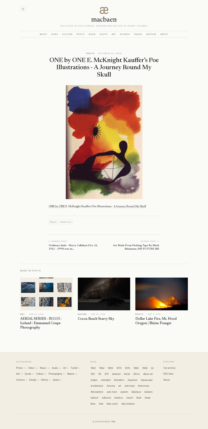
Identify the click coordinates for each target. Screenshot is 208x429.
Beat (138, 397)
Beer (93, 403)
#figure (53, 222)
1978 (127, 368)
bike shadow (128, 403)
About (164, 34)
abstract (116, 374)
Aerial (127, 374)
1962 (93, 368)
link (18, 374)
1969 (110, 368)
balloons (106, 397)
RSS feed (168, 374)
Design (32, 380)
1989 (145, 368)
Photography (55, 374)
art (119, 386)
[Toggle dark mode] (23, 9)
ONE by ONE (57, 206)
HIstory (44, 380)
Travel (138, 34)
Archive (151, 34)
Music (43, 34)
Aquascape (147, 380)
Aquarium (132, 380)
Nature (70, 374)
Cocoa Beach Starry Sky (96, 319)
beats (147, 397)
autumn (124, 392)
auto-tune (112, 392)
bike (101, 403)
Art (114, 34)
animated (105, 380)
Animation (119, 380)
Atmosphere (97, 392)
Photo (81, 34)
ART (22, 314)
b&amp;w (136, 392)
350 (93, 374)
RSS (113, 421)
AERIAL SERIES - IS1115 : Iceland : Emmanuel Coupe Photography (40, 323)
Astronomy (143, 386)
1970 (119, 368)
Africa (136, 374)
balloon (94, 397)
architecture (97, 386)
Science (125, 34)
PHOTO (90, 53)
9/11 (107, 374)
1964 (101, 368)
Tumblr (74, 368)
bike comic (112, 403)
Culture (67, 34)
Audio (92, 34)
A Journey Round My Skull (130, 206)
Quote (104, 34)
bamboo (118, 397)
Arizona (111, 386)
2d (152, 368)
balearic (148, 392)
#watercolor (66, 222)
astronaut (130, 386)
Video (54, 34)
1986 (136, 368)
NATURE (82, 314)
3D (99, 374)
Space (56, 380)
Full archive (169, 368)
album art (148, 374)
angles (94, 380)
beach (130, 397)
